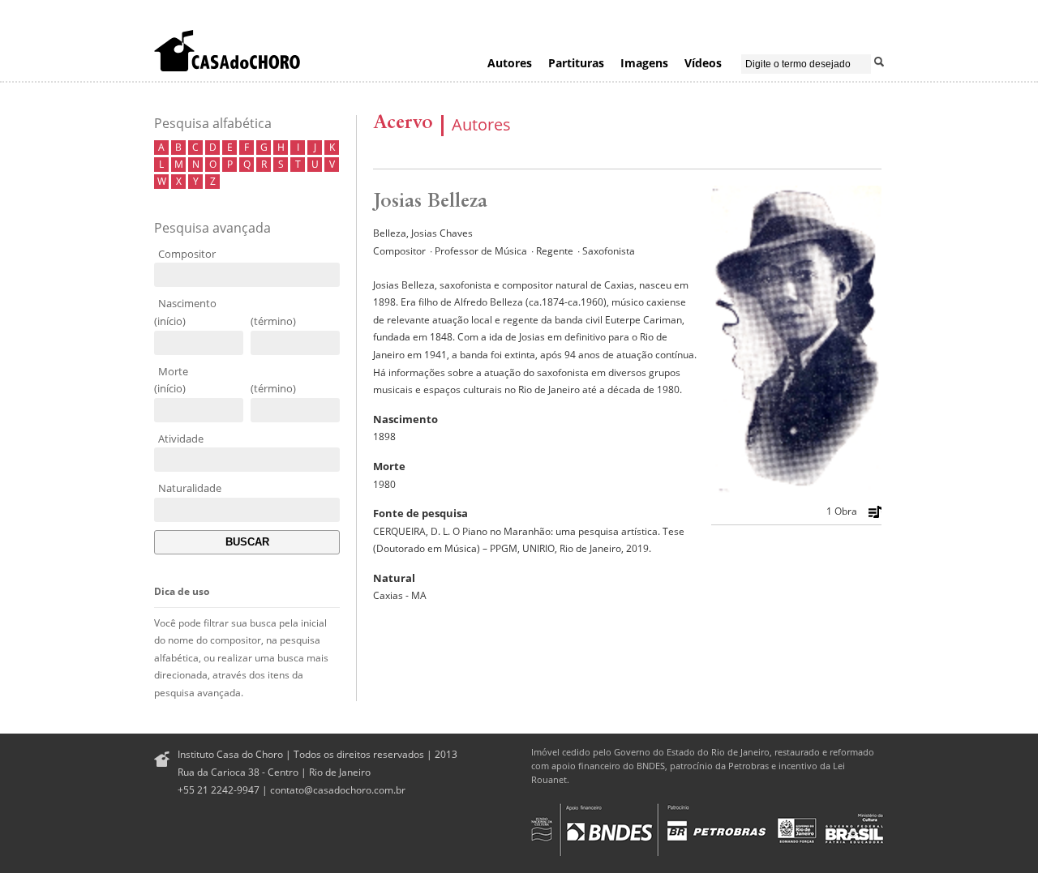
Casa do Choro (227, 50)
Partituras (576, 63)
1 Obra (841, 511)
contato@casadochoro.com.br (337, 790)
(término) (273, 321)
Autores (509, 63)
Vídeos (703, 63)
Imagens (644, 63)
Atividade (181, 438)
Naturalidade (189, 488)
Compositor (187, 253)
